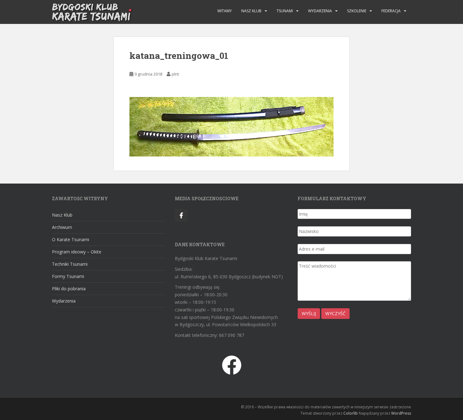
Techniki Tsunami (70, 264)
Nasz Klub (251, 11)
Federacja (391, 11)
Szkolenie (356, 11)
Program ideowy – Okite (76, 252)
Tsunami (285, 11)
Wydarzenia (320, 11)
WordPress (401, 413)
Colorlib (350, 413)
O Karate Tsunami (70, 239)
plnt (175, 74)
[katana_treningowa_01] (231, 126)
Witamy (224, 11)
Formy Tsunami (68, 276)
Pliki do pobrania (69, 289)
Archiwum (62, 227)
